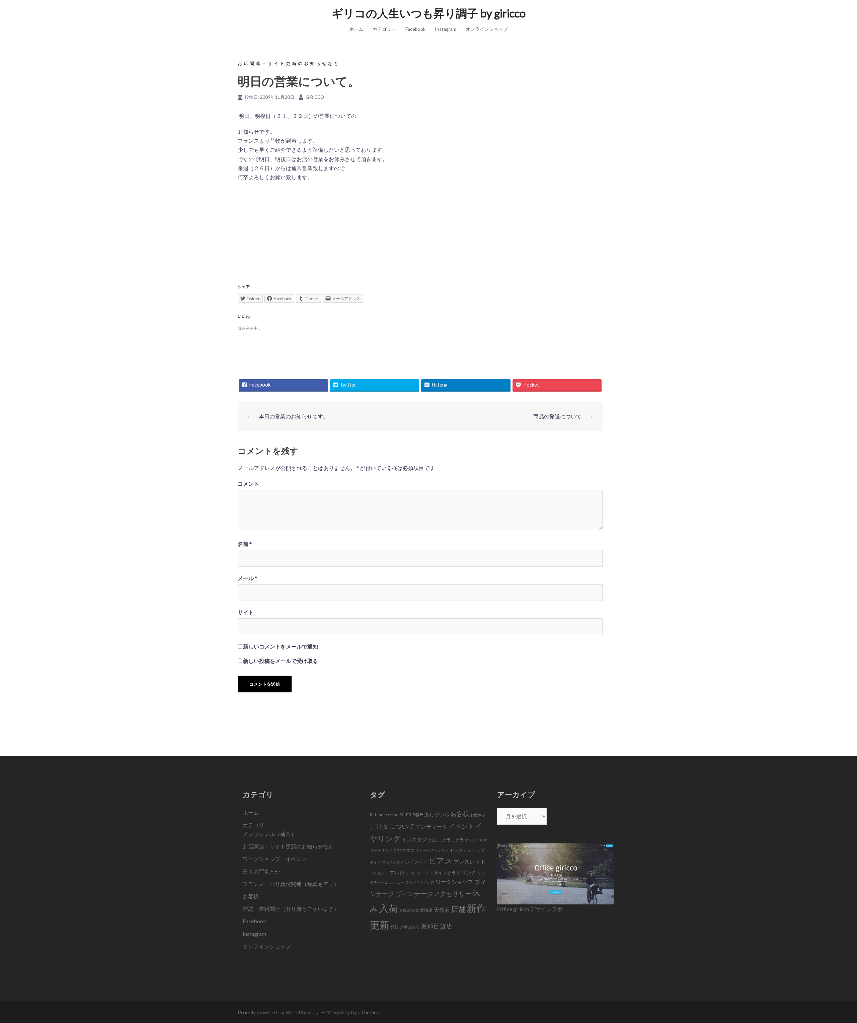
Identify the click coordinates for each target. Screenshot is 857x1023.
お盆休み (477, 815)
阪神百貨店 (436, 926)
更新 (379, 925)
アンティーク (431, 826)
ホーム (356, 29)
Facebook (415, 29)
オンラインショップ (487, 29)
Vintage (411, 814)
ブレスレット (470, 861)
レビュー (396, 882)
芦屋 (403, 927)
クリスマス (404, 850)
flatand (377, 814)
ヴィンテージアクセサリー (433, 893)
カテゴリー (384, 29)
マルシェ (399, 872)
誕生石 (413, 927)
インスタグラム (419, 839)
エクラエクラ (451, 839)
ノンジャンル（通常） (269, 834)
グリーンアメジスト (432, 850)
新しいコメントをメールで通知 (280, 646)
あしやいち (436, 814)
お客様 (251, 896)
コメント (248, 483)
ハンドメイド (414, 862)
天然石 (442, 909)
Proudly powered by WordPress (274, 1012)
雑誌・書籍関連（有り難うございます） (291, 908)
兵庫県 (404, 910)
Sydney (341, 1012)
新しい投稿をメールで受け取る (280, 661)
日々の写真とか (261, 871)
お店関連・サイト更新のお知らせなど (289, 63)
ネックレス (391, 862)
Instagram (445, 29)
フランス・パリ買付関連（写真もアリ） (291, 884)
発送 (394, 927)
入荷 (388, 908)
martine (391, 815)
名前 (245, 544)
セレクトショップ (467, 850)
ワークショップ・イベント (275, 859)
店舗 (458, 908)
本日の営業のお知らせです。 (293, 416)
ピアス (440, 860)
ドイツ (375, 862)
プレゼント (379, 873)
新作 (476, 908)
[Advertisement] (420, 231)
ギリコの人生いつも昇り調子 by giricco (429, 13)
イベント (461, 826)
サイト (246, 612)
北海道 (426, 910)
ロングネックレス (420, 882)
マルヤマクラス (445, 872)
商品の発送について (557, 416)
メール (247, 578)
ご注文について (392, 826)
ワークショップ (454, 881)
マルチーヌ (419, 873)
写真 (415, 910)
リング (468, 872)
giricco (315, 97)
